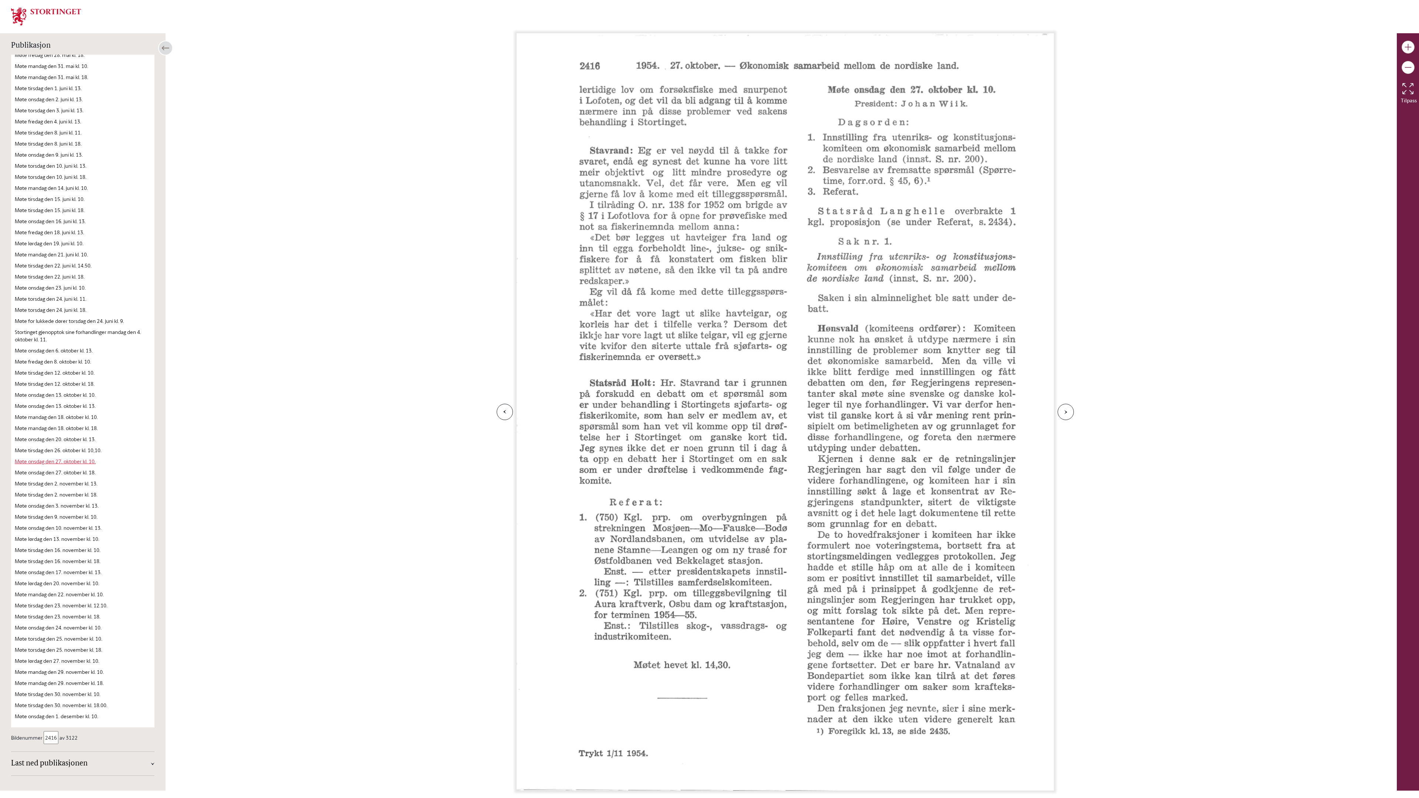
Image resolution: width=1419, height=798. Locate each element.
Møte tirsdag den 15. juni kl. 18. (50, 210)
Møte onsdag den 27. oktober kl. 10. (55, 461)
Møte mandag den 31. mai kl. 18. (51, 77)
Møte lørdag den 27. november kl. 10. (57, 660)
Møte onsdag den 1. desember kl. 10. (56, 716)
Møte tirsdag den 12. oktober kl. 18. (55, 383)
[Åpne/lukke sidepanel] (165, 48)
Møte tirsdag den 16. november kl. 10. (58, 549)
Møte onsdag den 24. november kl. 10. (58, 627)
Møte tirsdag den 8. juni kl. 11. (48, 132)
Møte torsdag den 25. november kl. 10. (58, 638)
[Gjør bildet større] (1408, 47)
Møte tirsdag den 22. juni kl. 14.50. (53, 265)
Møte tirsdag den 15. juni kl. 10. (50, 198)
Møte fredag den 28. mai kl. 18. (50, 54)
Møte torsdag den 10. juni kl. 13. (50, 165)
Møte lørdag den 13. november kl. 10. (57, 538)
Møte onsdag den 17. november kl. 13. (58, 572)
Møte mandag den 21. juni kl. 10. (51, 254)
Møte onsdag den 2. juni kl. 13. (49, 99)
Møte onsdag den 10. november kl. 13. (58, 527)
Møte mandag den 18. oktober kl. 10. (56, 416)
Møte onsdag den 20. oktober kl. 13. (55, 439)
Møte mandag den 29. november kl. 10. (59, 671)
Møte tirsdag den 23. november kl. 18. (58, 616)
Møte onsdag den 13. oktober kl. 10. (55, 394)
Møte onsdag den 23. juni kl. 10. (50, 287)
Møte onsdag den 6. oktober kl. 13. (54, 350)
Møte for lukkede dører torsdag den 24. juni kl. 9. (69, 320)
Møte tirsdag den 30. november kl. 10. (58, 694)
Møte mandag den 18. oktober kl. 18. (56, 428)
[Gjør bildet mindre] (1408, 67)
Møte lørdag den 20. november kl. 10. (57, 583)
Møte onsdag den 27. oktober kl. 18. (55, 472)
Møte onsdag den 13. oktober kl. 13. (55, 405)
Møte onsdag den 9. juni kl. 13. (49, 154)
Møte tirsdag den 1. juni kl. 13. (48, 88)
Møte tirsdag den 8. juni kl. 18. (48, 143)
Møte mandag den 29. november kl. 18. (59, 682)
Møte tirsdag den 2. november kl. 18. (56, 494)
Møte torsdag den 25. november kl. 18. (58, 649)
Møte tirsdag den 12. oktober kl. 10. (55, 372)
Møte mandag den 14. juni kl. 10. (51, 187)
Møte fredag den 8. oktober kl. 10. (53, 361)
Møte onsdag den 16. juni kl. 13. (50, 221)
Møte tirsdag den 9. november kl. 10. (56, 516)
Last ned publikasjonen (49, 763)
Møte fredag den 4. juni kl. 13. (48, 121)
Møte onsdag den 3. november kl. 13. (57, 505)
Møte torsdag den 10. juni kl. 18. (50, 176)
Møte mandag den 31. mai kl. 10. (51, 65)
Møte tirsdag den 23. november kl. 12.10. (61, 605)
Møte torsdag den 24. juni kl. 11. (50, 298)
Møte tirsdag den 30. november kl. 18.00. (61, 705)
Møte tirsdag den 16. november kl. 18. (58, 561)
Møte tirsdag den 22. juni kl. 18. (50, 276)
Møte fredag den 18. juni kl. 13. (49, 232)
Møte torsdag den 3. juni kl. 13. (49, 110)
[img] (46, 16)
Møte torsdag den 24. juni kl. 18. (50, 309)
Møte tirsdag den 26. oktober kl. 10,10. (58, 450)
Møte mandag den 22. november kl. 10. (59, 594)
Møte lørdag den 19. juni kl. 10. (49, 243)
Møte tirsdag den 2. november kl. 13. (56, 483)
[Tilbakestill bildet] (1408, 88)
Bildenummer (26, 737)
